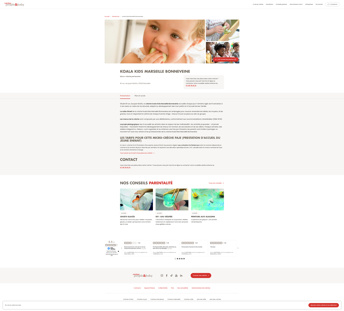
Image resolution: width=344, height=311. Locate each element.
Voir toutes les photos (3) (227, 59)
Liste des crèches (215, 299)
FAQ (172, 288)
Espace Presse (149, 288)
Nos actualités (182, 288)
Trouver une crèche (200, 275)
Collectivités (162, 288)
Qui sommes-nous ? (296, 4)
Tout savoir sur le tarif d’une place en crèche (136, 153)
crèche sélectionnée (13, 305)
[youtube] (176, 275)
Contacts (333, 4)
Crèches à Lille (188, 299)
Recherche (115, 16)
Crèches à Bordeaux (157, 299)
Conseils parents (281, 4)
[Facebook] (166, 275)
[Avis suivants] (238, 248)
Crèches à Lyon (142, 299)
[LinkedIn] (181, 275)
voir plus (143, 248)
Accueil (107, 16)
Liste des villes (201, 299)
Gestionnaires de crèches (201, 288)
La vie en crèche (258, 4)
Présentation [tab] (125, 96)
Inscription (269, 4)
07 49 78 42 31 (191, 86)
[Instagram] (162, 275)
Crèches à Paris (128, 299)
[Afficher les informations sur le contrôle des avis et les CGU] (118, 251)
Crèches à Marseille (173, 299)
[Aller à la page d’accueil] (14, 4)
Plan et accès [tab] (140, 96)
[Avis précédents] (121, 248)
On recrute (319, 4)
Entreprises (309, 4)
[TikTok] (171, 275)
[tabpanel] (172, 165)
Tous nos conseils (215, 183)
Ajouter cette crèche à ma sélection (324, 305)
